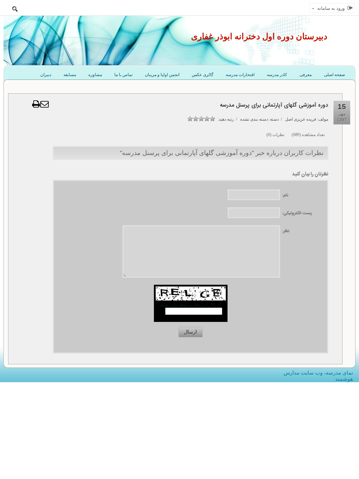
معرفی (305, 74)
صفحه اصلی (334, 74)
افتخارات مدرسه (240, 74)
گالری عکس (203, 74)
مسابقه (69, 74)
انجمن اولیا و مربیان (162, 74)
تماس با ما (123, 74)
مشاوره (95, 74)
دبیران (45, 74)
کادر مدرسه (277, 74)
